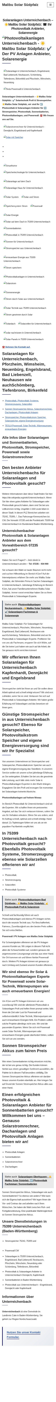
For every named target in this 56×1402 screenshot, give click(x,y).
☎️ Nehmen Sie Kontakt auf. (16, 347)
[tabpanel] (28, 255)
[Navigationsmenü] (50, 4)
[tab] (29, 146)
